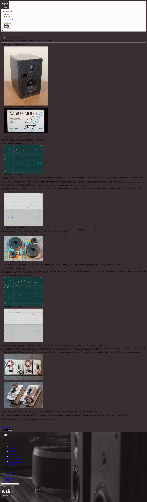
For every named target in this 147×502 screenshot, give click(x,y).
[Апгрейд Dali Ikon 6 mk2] (14, 451)
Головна (6, 14)
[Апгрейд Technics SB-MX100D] (15, 462)
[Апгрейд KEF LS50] (12, 446)
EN (5, 30)
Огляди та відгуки (8, 481)
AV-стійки (7, 21)
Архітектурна (10, 19)
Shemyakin (10, 438)
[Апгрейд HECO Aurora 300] (14, 456)
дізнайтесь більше (5, 427)
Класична (9, 18)
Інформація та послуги (10, 478)
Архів (5, 474)
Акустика (7, 16)
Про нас (6, 27)
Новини (6, 25)
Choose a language (6, 486)
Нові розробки (7, 479)
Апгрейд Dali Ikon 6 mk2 (10, 454)
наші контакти (4, 422)
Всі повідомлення (8, 476)
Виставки (6, 475)
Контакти (7, 29)
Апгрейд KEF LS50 (9, 449)
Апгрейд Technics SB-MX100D (12, 464)
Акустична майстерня (9, 472)
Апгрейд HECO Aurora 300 (11, 459)
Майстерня (7, 23)
